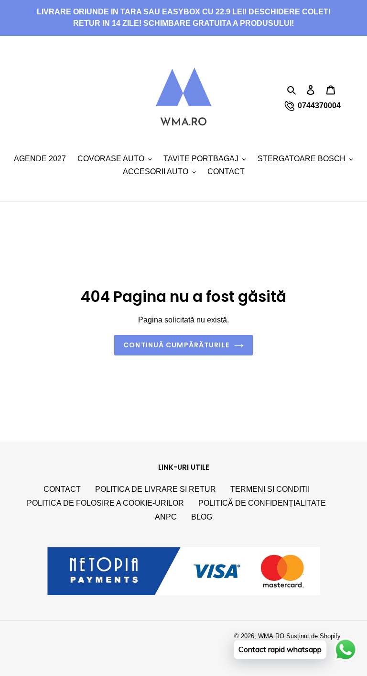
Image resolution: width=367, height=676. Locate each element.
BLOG (201, 517)
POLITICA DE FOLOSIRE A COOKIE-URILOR (105, 503)
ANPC (166, 517)
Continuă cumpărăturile (176, 345)
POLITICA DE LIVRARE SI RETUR (155, 489)
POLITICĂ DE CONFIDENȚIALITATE (262, 503)
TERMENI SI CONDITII (270, 489)
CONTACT (62, 489)
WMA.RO (271, 636)
